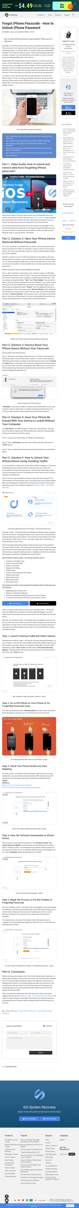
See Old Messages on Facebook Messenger (32, 1171)
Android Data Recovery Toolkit (12, 1145)
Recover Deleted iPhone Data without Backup (31, 1161)
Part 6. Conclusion (11, 155)
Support (67, 15)
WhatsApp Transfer (11, 1154)
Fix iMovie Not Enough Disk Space (32, 1177)
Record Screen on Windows (30, 1180)
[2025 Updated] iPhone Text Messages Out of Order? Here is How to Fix (69, 150)
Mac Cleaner (9, 1160)
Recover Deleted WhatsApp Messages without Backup (30, 1141)
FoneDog (13, 15)
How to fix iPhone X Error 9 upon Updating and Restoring (21, 787)
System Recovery (11, 1011)
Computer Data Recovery (10, 1150)
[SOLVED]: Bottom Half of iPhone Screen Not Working (69, 159)
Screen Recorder (10, 1176)
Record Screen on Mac (28, 1183)
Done (68, 238)
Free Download (16, 603)
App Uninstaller (10, 1174)
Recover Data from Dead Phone (31, 1149)
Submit (40, 1053)
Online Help (49, 1157)
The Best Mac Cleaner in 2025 (31, 1174)
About (47, 1140)
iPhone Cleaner (10, 1168)
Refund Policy (50, 1148)
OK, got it (70, 1205)
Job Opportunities (51, 1172)
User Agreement (50, 1154)
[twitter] (7, 1200)
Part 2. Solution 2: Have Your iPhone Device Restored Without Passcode (28, 141)
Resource (58, 15)
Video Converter (10, 1171)
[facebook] (7, 1196)
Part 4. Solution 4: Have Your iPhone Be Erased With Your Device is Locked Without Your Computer (28, 149)
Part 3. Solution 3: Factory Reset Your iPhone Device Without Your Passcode (26, 144)
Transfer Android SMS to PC (30, 1152)
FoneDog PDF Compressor (9, 1164)
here (58, 1205)
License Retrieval (51, 1166)
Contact (48, 1143)
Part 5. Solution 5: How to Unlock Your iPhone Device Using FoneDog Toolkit (29, 153)
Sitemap (48, 1163)
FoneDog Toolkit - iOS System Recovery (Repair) (36, 996)
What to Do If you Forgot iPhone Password (17, 785)
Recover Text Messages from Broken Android (31, 1166)
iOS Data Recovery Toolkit (11, 1141)
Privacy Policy (50, 1151)
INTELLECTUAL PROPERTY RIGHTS (52, 1178)
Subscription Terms (51, 1174)
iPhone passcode (40, 218)
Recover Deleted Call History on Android (31, 1145)
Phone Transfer (10, 1157)
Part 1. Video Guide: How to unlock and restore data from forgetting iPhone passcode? (29, 137)
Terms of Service (51, 1146)
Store (50, 15)
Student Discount (51, 1169)
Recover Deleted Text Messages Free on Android (32, 1156)
